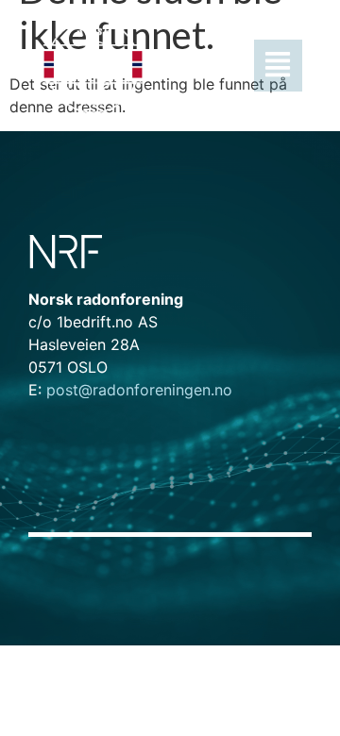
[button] (232, 66)
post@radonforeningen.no (130, 389)
